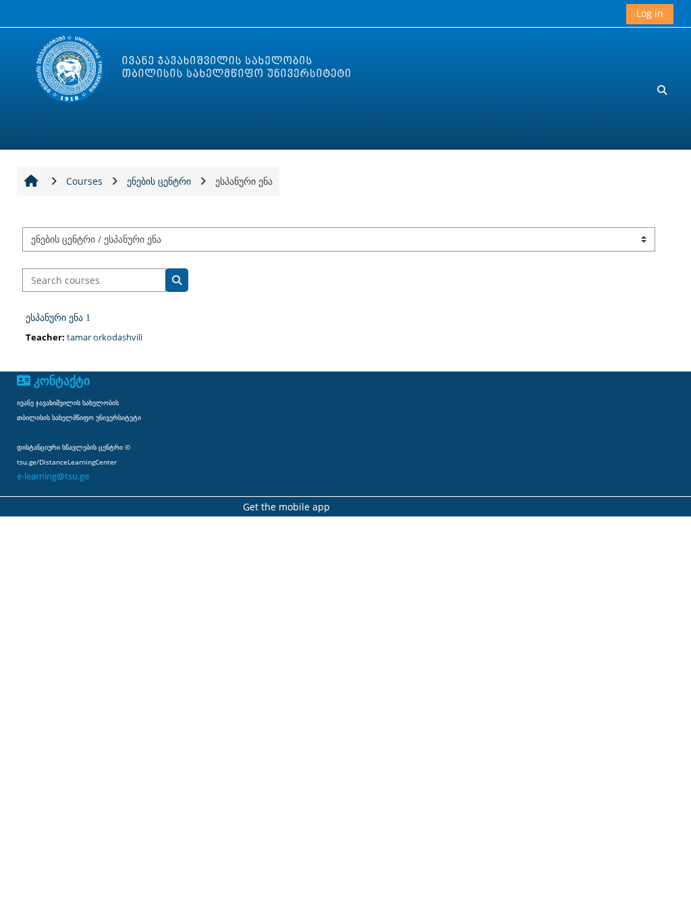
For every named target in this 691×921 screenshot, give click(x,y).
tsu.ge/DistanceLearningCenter (67, 462)
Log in (649, 13)
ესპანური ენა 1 (58, 318)
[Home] (179, 69)
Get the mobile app (286, 506)
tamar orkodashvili (104, 337)
